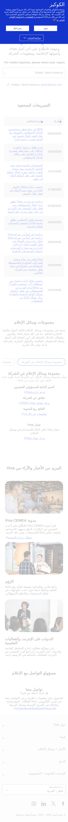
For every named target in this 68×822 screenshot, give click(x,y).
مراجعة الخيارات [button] (34, 37)
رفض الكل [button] (17, 28)
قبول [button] (46, 28)
